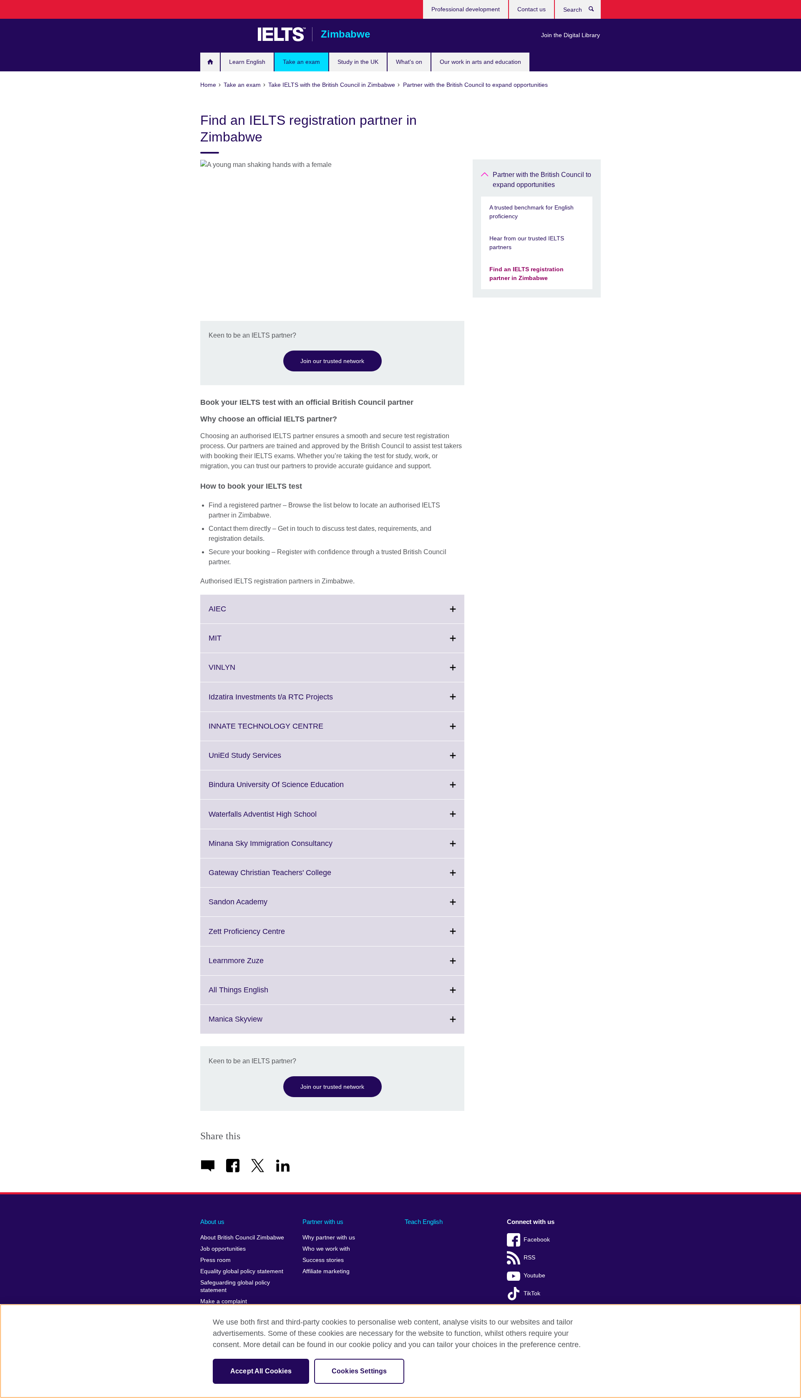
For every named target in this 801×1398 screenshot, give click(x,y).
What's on (409, 61)
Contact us (531, 9)
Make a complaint (223, 1301)
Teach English (424, 1221)
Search (595, 11)
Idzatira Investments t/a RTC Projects (289, 701)
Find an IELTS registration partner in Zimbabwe (526, 273)
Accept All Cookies (261, 1371)
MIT (233, 643)
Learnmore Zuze (254, 965)
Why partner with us (328, 1237)
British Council (224, 34)
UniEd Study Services (263, 760)
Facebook (537, 1239)
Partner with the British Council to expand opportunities (542, 179)
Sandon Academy (256, 906)
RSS (529, 1257)
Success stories (323, 1260)
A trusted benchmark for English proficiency (531, 212)
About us (212, 1221)
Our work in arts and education (480, 61)
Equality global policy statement (241, 1271)
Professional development (465, 9)
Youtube (534, 1275)
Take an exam (301, 61)
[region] (400, 1351)
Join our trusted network (332, 361)
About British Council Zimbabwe (242, 1237)
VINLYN (240, 672)
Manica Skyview (254, 1024)
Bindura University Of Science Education (294, 789)
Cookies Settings (359, 1371)
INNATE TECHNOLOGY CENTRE (284, 731)
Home (210, 62)
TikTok (532, 1293)
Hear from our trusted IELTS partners (526, 242)
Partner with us (322, 1221)
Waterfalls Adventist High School (281, 819)
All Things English (257, 994)
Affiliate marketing (326, 1271)
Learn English (247, 61)
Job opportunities (223, 1249)
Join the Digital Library (570, 35)
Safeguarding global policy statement (235, 1286)
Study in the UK (358, 61)
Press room (215, 1260)
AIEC (236, 613)
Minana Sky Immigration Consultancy (289, 848)
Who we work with (326, 1249)
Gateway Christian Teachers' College (288, 877)
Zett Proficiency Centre (265, 936)
